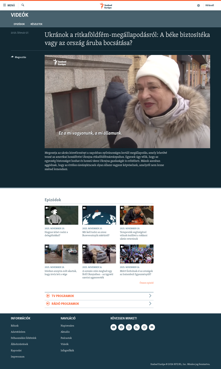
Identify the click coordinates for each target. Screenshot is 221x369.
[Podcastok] (199, 5)
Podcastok (66, 338)
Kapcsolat (16, 350)
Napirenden (67, 326)
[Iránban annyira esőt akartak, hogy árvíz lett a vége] (61, 253)
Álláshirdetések (19, 344)
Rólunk (14, 326)
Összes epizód (147, 283)
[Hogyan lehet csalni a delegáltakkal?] (61, 215)
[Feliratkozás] (152, 327)
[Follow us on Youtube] (113, 327)
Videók (64, 344)
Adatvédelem (18, 332)
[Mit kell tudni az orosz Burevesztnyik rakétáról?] (99, 215)
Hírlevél (209, 5)
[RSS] (136, 327)
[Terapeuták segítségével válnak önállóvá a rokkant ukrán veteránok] (137, 215)
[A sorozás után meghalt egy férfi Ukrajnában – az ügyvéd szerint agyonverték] (99, 253)
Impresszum (17, 356)
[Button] (18, 58)
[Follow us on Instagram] (129, 327)
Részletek (36, 24)
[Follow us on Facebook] (121, 327)
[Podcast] (144, 327)
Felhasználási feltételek (23, 338)
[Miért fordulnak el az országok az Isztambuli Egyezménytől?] (137, 253)
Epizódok (19, 24)
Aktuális (65, 332)
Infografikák (67, 350)
